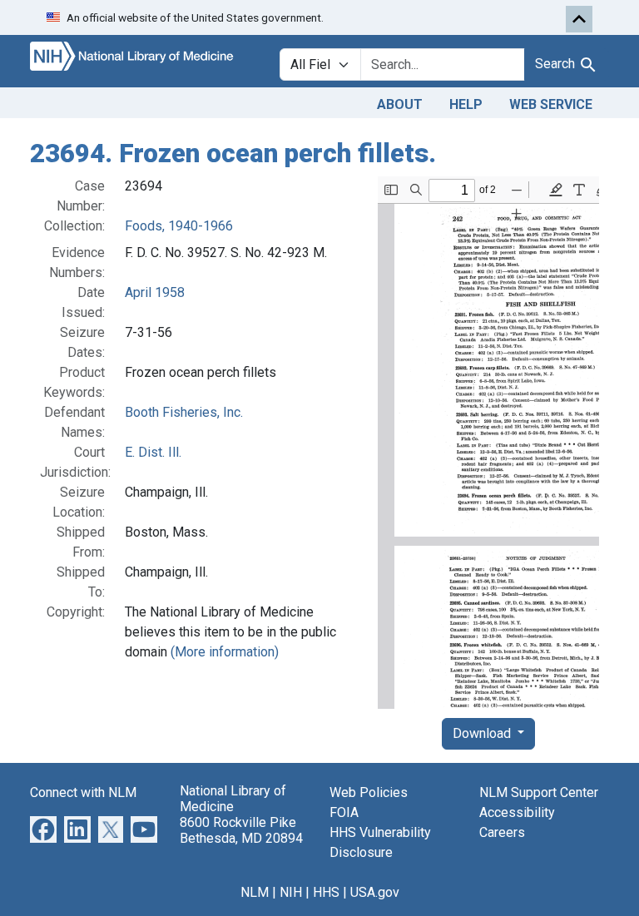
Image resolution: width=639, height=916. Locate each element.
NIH (291, 892)
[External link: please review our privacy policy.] (43, 828)
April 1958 (155, 292)
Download (483, 733)
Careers (502, 832)
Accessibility (517, 812)
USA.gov (374, 892)
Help (466, 104)
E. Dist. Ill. (153, 452)
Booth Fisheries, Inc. (184, 412)
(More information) (225, 652)
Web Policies (368, 792)
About (400, 104)
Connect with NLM (83, 792)
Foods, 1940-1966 (179, 226)
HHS (326, 892)
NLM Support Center (538, 792)
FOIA (344, 812)
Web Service (550, 104)
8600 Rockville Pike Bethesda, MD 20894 (241, 830)
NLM (254, 892)
